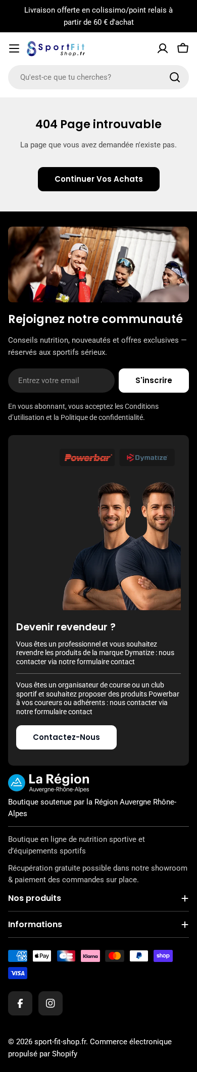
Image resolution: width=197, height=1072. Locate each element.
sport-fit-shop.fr (60, 1041)
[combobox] (98, 77)
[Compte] (163, 48)
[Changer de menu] (14, 48)
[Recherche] (175, 77)
